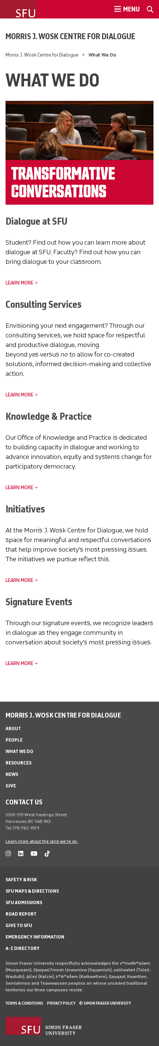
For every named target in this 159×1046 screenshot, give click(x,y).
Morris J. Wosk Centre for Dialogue (70, 36)
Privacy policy (61, 1003)
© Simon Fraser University (105, 1003)
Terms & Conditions (24, 1003)
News (12, 774)
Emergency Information (35, 937)
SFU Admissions (24, 902)
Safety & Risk (21, 879)
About (13, 728)
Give (11, 786)
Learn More (19, 283)
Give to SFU (19, 925)
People (14, 740)
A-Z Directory (23, 948)
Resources (18, 763)
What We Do (19, 751)
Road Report (21, 914)
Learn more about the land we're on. (42, 841)
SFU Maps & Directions (32, 891)
